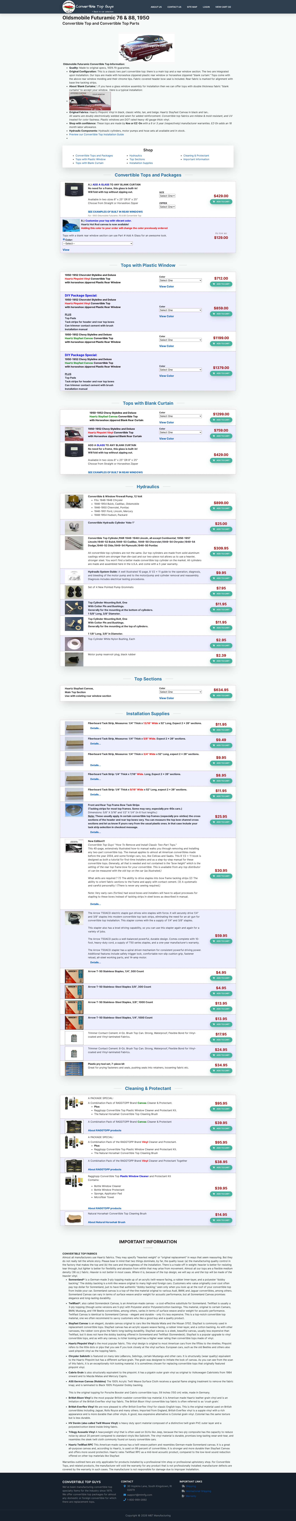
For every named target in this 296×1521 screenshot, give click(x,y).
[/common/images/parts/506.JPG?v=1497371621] (74, 992)
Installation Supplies (141, 162)
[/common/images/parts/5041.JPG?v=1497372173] (74, 1023)
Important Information (196, 159)
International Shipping (198, 1491)
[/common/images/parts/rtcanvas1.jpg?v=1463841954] (74, 1127)
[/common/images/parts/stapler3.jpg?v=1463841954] (74, 918)
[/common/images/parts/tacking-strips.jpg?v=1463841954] (74, 810)
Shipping (191, 1486)
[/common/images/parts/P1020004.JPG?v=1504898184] (74, 728)
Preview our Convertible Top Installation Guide (96, 134)
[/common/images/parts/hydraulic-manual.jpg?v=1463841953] (74, 577)
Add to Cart (223, 201)
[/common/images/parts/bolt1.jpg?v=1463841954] (74, 624)
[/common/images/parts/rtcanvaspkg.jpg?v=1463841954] (74, 1103)
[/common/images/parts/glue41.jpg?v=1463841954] (74, 1053)
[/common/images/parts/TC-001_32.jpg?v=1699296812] (74, 543)
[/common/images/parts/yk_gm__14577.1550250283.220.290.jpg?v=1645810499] (74, 528)
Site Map (192, 7)
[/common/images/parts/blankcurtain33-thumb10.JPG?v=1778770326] (74, 434)
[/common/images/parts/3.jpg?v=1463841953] (74, 644)
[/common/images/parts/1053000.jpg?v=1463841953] (74, 592)
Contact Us (174, 7)
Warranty (191, 1496)
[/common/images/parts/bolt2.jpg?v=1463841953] (74, 608)
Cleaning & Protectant (196, 155)
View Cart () (223, 7)
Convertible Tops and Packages (94, 155)
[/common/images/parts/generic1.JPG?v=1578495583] (74, 846)
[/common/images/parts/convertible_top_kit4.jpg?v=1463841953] (74, 1181)
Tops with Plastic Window (91, 159)
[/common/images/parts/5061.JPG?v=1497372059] (74, 1007)
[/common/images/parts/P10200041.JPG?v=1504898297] (74, 759)
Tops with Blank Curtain (89, 162)
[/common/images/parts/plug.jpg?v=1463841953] (74, 659)
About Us (156, 7)
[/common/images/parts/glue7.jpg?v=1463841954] (74, 1038)
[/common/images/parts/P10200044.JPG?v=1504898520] (74, 795)
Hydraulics (136, 155)
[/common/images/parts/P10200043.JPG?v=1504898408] (74, 779)
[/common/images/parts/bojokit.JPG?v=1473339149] (74, 1069)
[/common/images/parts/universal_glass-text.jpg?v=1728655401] (74, 190)
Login (206, 7)
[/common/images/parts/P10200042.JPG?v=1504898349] (74, 744)
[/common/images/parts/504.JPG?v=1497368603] (74, 976)
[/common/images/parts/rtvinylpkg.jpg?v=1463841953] (74, 1142)
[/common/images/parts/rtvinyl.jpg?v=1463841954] (74, 1166)
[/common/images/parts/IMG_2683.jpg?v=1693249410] (74, 501)
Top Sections (137, 159)
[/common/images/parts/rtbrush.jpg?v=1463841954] (74, 1219)
